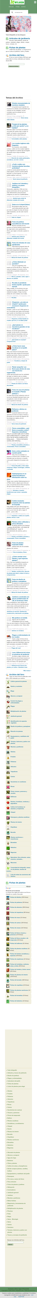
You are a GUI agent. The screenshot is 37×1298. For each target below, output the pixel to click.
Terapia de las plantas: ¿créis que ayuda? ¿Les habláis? (20, 126)
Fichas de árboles (15, 897)
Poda (9, 1213)
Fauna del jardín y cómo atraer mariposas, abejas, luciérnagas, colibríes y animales (18, 467)
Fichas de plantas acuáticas (18, 948)
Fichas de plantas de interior (19, 974)
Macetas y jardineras (17, 746)
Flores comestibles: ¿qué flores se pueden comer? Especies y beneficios (20, 430)
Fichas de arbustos (16, 907)
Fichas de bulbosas (16, 943)
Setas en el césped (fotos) (21, 204)
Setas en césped (16, 217)
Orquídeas (14, 827)
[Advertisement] (21, 82)
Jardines (10, 1195)
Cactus (13, 776)
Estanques (10, 1176)
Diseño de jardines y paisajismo (20, 726)
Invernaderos (11, 1190)
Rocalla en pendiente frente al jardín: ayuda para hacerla (21, 284)
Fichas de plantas (17, 47)
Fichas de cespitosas (16, 959)
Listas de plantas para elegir (16, 1086)
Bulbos (9, 1118)
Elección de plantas (17, 731)
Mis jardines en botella (19, 618)
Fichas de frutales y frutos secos (20, 969)
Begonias (13, 852)
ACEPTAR (21, 1296)
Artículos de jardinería (19, 38)
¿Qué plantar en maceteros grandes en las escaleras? (21, 326)
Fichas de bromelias (16, 995)
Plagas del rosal (16, 648)
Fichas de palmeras (16, 902)
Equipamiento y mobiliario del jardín (18, 1173)
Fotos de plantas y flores (20, 552)
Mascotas (14, 862)
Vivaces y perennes (13, 1112)
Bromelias (14, 842)
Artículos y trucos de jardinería (16, 1073)
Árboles (13, 751)
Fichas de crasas (15, 928)
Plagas (13, 706)
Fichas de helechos (16, 1001)
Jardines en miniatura (18, 630)
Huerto (9, 1129)
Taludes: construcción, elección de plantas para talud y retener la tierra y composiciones (18, 573)
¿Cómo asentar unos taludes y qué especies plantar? (20, 558)
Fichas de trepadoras (16, 912)
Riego (12, 691)
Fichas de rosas (15, 917)
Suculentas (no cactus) (14, 1110)
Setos (9, 1222)
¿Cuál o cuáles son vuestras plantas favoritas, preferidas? (21, 166)
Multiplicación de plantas (18, 711)
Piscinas (10, 1211)
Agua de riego (11, 1158)
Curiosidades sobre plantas (19, 139)
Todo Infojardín (12, 1070)
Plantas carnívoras (13, 1139)
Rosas (12, 786)
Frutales (13, 756)
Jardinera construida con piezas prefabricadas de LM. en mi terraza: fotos (20, 598)
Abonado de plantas (13, 1152)
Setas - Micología (12, 1219)
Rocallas (14, 297)
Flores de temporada (13, 1115)
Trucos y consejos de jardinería (17, 1235)
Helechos (13, 847)
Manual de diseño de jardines (20, 257)
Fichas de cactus (15, 922)
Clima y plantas (12, 1163)
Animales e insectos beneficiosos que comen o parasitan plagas (17, 492)
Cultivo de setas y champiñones (17, 1166)
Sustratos (10, 1227)
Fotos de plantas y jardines (15, 1184)
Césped (13, 812)
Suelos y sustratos (16, 686)
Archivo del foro (16, 55)
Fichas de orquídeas (16, 985)
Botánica (10, 1160)
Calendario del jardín (13, 1081)
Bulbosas (13, 796)
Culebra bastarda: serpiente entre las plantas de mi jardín (21, 502)
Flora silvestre (11, 1181)
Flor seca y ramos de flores (15, 1179)
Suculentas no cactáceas (18, 781)
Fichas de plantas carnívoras (19, 990)
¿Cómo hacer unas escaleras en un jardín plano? (19, 347)
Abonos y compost (16, 696)
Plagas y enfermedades (14, 1078)
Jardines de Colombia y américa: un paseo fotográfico (20, 185)
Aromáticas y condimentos (15, 1123)
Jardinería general (16, 716)
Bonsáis (13, 832)
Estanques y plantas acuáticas (20, 817)
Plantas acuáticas (12, 1120)
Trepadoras (14, 771)
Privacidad (26, 1289)
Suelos (9, 1224)
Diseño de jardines (13, 1075)
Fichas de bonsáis (16, 980)
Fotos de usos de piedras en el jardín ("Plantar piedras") (20, 391)
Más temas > (27, 670)
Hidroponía (10, 1187)
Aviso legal (18, 1289)
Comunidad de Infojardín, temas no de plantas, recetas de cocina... (18, 869)
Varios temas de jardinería (20, 179)
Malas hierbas (11, 1200)
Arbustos (13, 766)
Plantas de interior (16, 822)
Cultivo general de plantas (19, 681)
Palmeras (13, 761)
